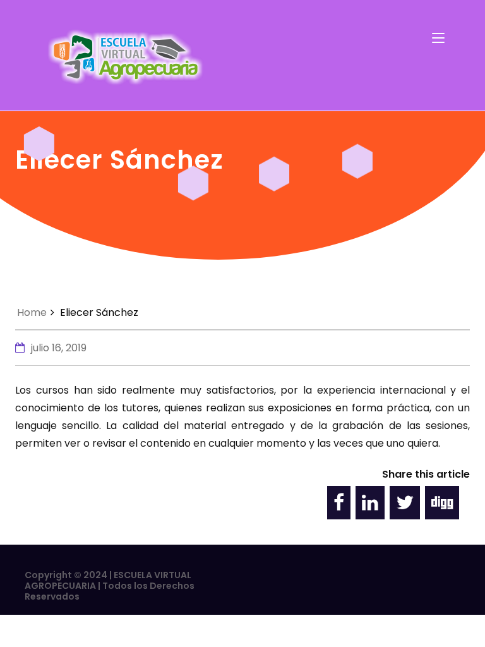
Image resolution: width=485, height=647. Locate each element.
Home (32, 312)
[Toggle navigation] (438, 38)
